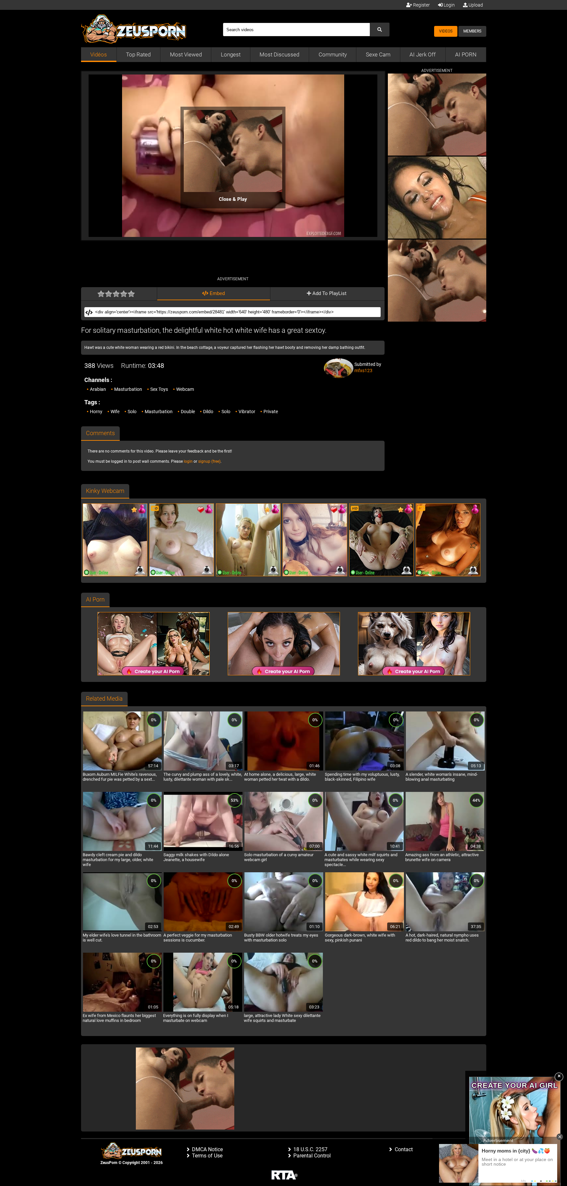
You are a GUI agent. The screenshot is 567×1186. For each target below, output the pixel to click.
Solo (132, 411)
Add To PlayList (328, 293)
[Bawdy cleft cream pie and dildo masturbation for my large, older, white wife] (122, 850)
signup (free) (209, 461)
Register (421, 5)
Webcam (185, 389)
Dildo (208, 411)
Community (333, 54)
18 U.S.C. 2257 (310, 1149)
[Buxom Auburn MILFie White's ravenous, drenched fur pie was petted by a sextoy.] (122, 769)
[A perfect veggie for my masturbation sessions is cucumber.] (203, 930)
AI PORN (465, 54)
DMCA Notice (207, 1149)
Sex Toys (159, 389)
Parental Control (312, 1156)
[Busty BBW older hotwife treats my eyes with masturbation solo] (284, 930)
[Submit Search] (379, 29)
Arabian (98, 389)
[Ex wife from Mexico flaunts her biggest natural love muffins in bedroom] (122, 1010)
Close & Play (233, 199)
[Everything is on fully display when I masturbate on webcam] (202, 1010)
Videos (445, 31)
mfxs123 (363, 370)
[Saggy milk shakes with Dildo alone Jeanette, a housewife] (203, 850)
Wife (115, 411)
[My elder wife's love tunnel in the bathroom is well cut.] (122, 930)
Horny (96, 411)
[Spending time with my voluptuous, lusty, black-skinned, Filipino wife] (364, 769)
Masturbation (128, 389)
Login (449, 5)
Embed (216, 293)
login (188, 461)
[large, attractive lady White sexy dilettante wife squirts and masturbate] (283, 1010)
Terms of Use (207, 1156)
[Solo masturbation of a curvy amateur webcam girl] (284, 850)
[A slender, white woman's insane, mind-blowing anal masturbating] (445, 769)
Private (270, 411)
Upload (475, 5)
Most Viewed (186, 54)
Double (188, 411)
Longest (231, 54)
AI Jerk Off (423, 54)
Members (472, 31)
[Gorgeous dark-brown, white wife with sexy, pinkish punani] (364, 930)
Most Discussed (279, 54)
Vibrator (247, 411)
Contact (404, 1149)
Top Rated (138, 54)
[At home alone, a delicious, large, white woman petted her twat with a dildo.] (284, 769)
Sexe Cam (378, 54)
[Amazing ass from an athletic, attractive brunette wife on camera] (445, 850)
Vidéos (98, 54)
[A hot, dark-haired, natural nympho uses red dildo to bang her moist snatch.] (445, 930)
